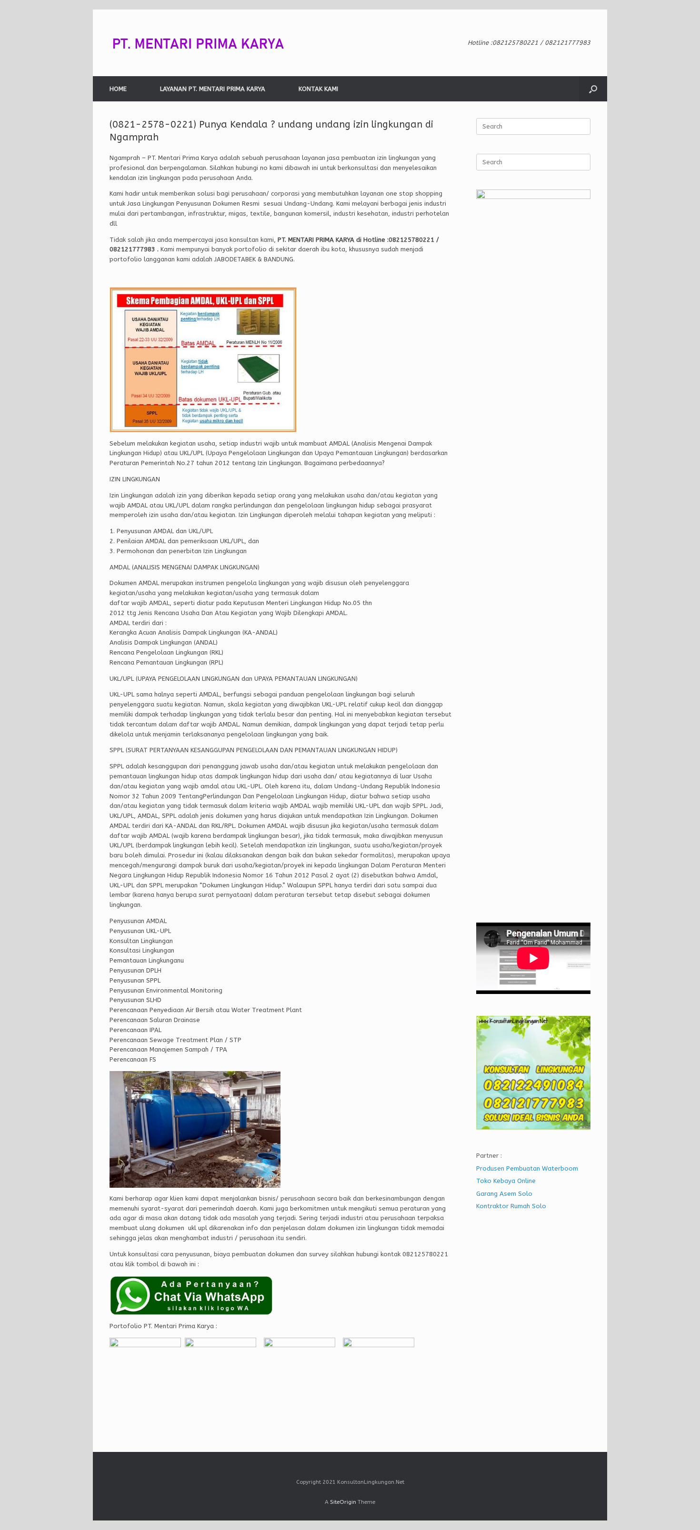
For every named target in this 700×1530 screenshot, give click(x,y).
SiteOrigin (343, 1502)
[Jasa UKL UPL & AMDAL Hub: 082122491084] (205, 43)
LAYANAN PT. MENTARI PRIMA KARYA (212, 88)
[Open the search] (593, 88)
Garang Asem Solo (504, 1193)
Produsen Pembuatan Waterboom (527, 1168)
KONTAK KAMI (318, 88)
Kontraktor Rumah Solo (511, 1206)
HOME (118, 88)
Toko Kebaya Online (506, 1180)
